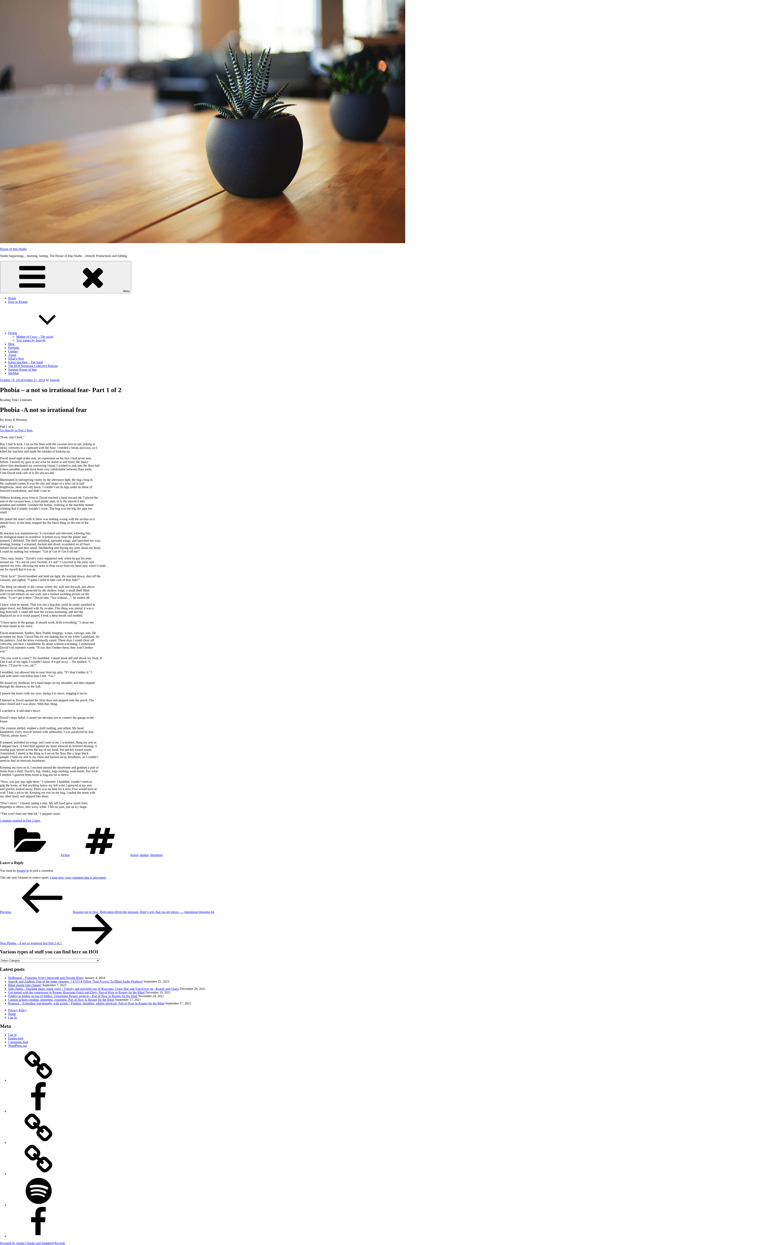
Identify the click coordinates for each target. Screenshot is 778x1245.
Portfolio (13, 347)
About (12, 355)
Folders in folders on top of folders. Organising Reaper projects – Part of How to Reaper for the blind (72, 996)
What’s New (16, 358)
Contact (13, 351)
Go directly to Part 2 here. (16, 430)
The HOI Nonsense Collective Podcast (33, 366)
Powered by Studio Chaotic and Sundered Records (32, 1243)
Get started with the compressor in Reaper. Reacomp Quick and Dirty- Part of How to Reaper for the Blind (76, 992)
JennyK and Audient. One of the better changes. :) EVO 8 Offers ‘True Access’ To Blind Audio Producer (75, 981)
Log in (12, 1034)
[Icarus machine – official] (38, 1080)
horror (134, 855)
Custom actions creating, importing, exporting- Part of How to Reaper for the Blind (61, 999)
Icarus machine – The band (25, 362)
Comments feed (18, 1042)
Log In (12, 1017)
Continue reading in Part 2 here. (20, 820)
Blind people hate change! (25, 985)
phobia (144, 855)
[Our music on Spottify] (38, 1205)
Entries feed (15, 1038)
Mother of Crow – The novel (34, 336)
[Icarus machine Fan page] (38, 1111)
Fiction (12, 333)
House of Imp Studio (13, 249)
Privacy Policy (17, 1010)
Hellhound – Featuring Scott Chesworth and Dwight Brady (46, 978)
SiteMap (13, 373)
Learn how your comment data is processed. (78, 877)
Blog (11, 344)
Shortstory (156, 855)
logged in (23, 870)
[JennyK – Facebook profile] (38, 1236)
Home (12, 298)
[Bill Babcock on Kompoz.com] (38, 1142)
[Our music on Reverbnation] (38, 1173)
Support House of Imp (22, 369)
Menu (126, 291)
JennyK (55, 380)
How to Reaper (18, 302)
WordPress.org (17, 1045)
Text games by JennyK (31, 340)
